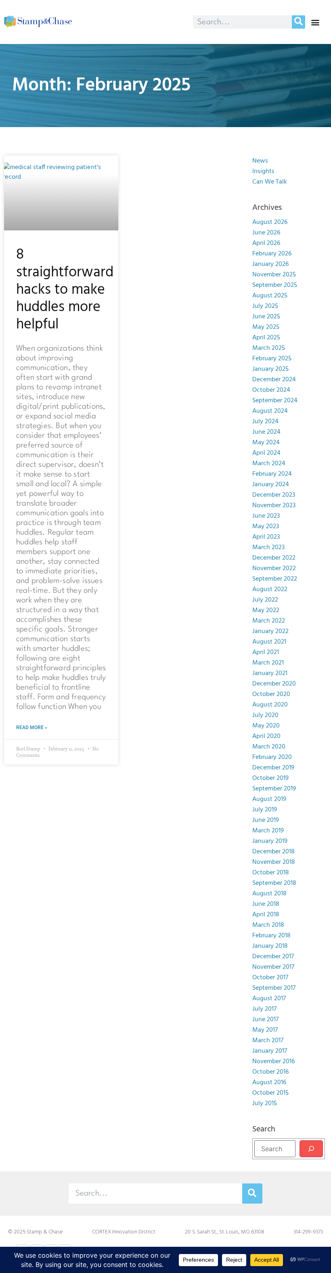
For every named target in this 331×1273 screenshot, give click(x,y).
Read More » (31, 727)
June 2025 (266, 316)
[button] (315, 22)
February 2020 (272, 757)
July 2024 (265, 421)
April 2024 (266, 453)
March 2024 (268, 463)
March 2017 (267, 1040)
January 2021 (269, 673)
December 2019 (273, 768)
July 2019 (264, 810)
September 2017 (273, 988)
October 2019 (270, 778)
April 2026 (266, 243)
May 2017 (265, 1030)
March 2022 (268, 621)
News (260, 161)
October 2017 (270, 977)
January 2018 (270, 946)
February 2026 (271, 254)
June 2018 (265, 904)
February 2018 (271, 935)
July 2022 (265, 600)
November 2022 (274, 568)
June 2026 (266, 233)
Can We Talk (269, 182)
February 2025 (271, 358)
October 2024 (271, 390)
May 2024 (266, 442)
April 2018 (265, 914)
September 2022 (274, 579)
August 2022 (269, 589)
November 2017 (273, 967)
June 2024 (266, 432)
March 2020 (268, 747)
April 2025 (266, 337)
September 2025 (274, 285)
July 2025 (265, 306)
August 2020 (270, 705)
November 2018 (273, 862)
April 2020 (266, 736)
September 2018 (274, 883)
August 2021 (269, 642)
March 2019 (268, 831)
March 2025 (268, 348)
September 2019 (274, 789)
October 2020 (271, 694)
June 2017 (265, 1019)
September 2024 (274, 400)
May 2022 (265, 610)
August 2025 (269, 296)
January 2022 (270, 631)
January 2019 (269, 841)
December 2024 (274, 379)
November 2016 (273, 1061)
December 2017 (273, 956)
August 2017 (269, 998)
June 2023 (266, 516)
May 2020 (266, 726)
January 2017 (269, 1051)
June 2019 (265, 820)
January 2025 (270, 369)
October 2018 (270, 872)
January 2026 (270, 264)
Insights (263, 171)
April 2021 (265, 652)
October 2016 (270, 1072)
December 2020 (274, 684)
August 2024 (270, 411)
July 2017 (264, 1009)
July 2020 (265, 715)
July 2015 (264, 1103)
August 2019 (269, 799)
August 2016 (269, 1082)
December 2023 (273, 495)
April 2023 (266, 537)
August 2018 (269, 893)
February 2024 (272, 474)
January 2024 (270, 484)
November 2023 (273, 505)
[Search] (298, 22)
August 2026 (269, 222)
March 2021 (268, 663)
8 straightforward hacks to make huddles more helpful (64, 290)
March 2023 (268, 547)
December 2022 (273, 558)
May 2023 (265, 526)
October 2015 (270, 1093)
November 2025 (274, 275)
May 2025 (265, 327)
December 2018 (273, 852)
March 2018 (268, 925)
